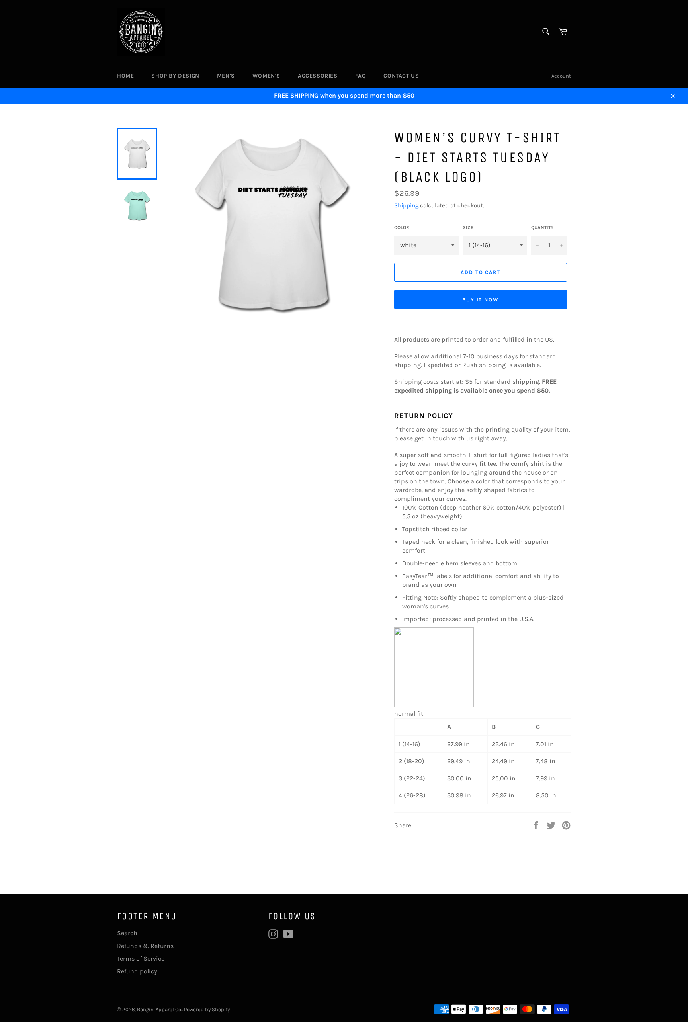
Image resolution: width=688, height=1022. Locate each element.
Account (561, 76)
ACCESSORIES (318, 75)
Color (401, 227)
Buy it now (480, 300)
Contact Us (401, 75)
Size (468, 227)
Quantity (542, 227)
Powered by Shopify (207, 1009)
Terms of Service (140, 958)
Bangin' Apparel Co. (159, 1009)
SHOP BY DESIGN (175, 75)
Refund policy (137, 971)
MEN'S (226, 75)
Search (127, 933)
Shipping (406, 205)
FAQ (360, 75)
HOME (125, 75)
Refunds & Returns (145, 946)
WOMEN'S (266, 75)
